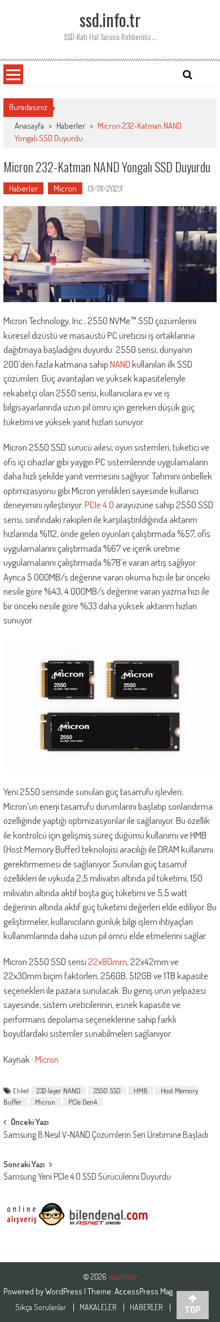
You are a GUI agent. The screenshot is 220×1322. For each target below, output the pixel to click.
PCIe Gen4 (82, 1101)
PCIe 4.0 (99, 505)
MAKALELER (98, 1307)
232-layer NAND (59, 1090)
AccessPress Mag (144, 1291)
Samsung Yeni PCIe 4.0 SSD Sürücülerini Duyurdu (87, 1177)
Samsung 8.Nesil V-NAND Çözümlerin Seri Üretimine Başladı (105, 1135)
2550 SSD (107, 1090)
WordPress (64, 1291)
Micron (65, 188)
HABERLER (146, 1307)
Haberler (70, 125)
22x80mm (107, 961)
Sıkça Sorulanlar (40, 1307)
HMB (141, 1090)
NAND (120, 364)
